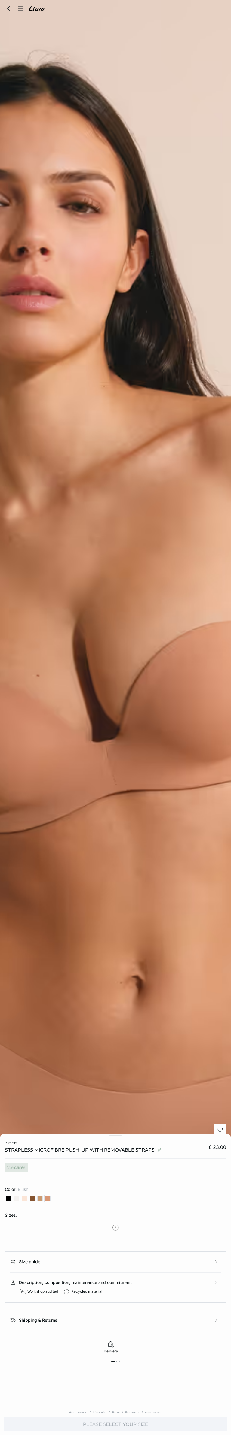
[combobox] (115, 1227)
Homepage (78, 1412)
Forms (130, 1412)
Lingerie (99, 1412)
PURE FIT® (11, 1143)
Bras (116, 1412)
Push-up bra (151, 1412)
